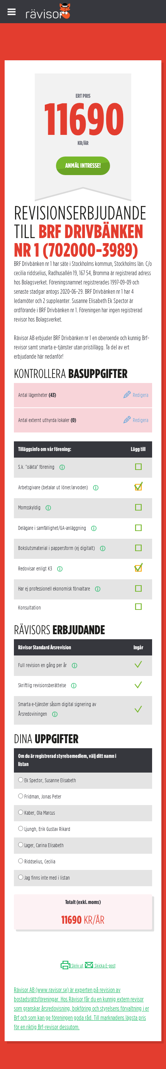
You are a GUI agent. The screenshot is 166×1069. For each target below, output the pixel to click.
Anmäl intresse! (83, 165)
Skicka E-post (104, 966)
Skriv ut (77, 966)
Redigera (140, 395)
